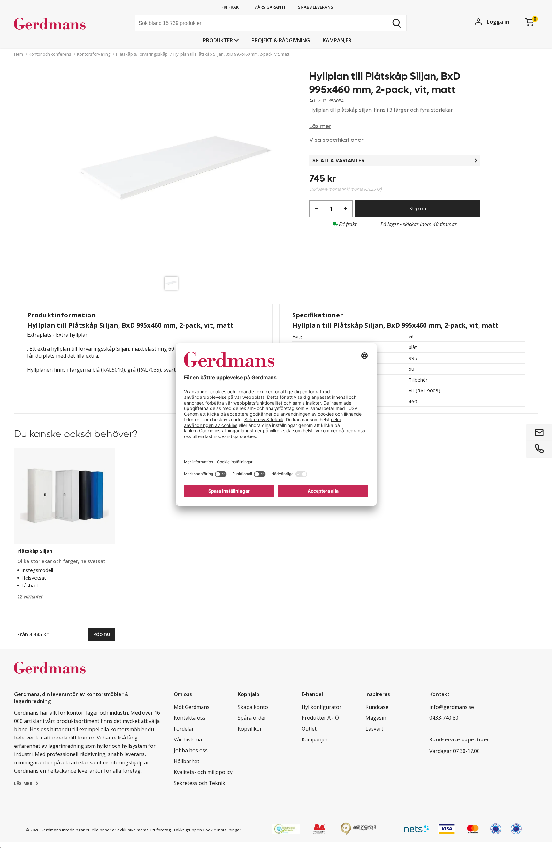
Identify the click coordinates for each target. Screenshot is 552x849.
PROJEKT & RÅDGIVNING (280, 40)
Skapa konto (253, 706)
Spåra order (252, 717)
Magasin (375, 717)
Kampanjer (337, 40)
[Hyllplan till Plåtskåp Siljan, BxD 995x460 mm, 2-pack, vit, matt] (173, 172)
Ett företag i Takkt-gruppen (176, 830)
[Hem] (62, 24)
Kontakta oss (189, 717)
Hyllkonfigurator (321, 706)
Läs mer (320, 126)
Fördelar (184, 728)
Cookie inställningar (222, 830)
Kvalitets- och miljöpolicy (203, 772)
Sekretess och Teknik (199, 782)
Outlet (309, 728)
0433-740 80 (443, 717)
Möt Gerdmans (192, 706)
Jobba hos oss (191, 750)
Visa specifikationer (336, 140)
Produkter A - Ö (320, 717)
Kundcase (376, 706)
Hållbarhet (186, 761)
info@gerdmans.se (451, 706)
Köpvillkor (250, 728)
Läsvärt (374, 728)
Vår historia (188, 739)
